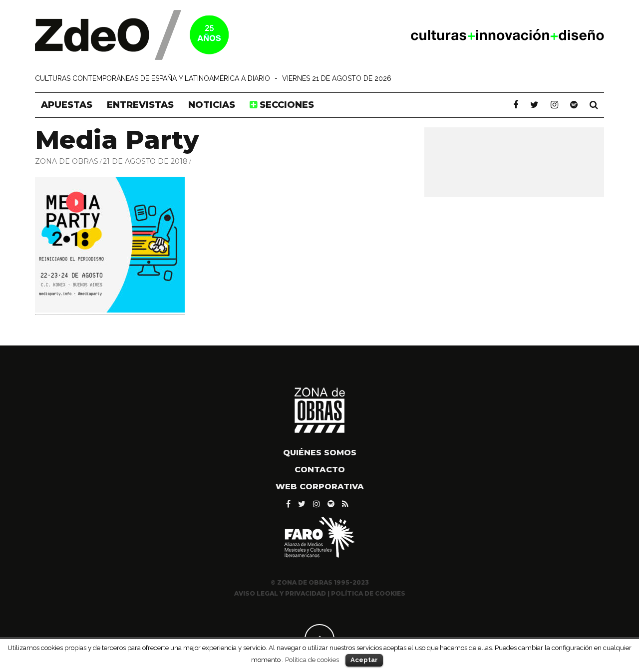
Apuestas (66, 104)
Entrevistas (140, 104)
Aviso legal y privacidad (280, 593)
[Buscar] (594, 105)
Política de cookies (312, 660)
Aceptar (364, 660)
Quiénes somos (319, 452)
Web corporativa (320, 486)
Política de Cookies (368, 593)
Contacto (320, 469)
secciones (285, 104)
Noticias (211, 104)
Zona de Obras (66, 161)
